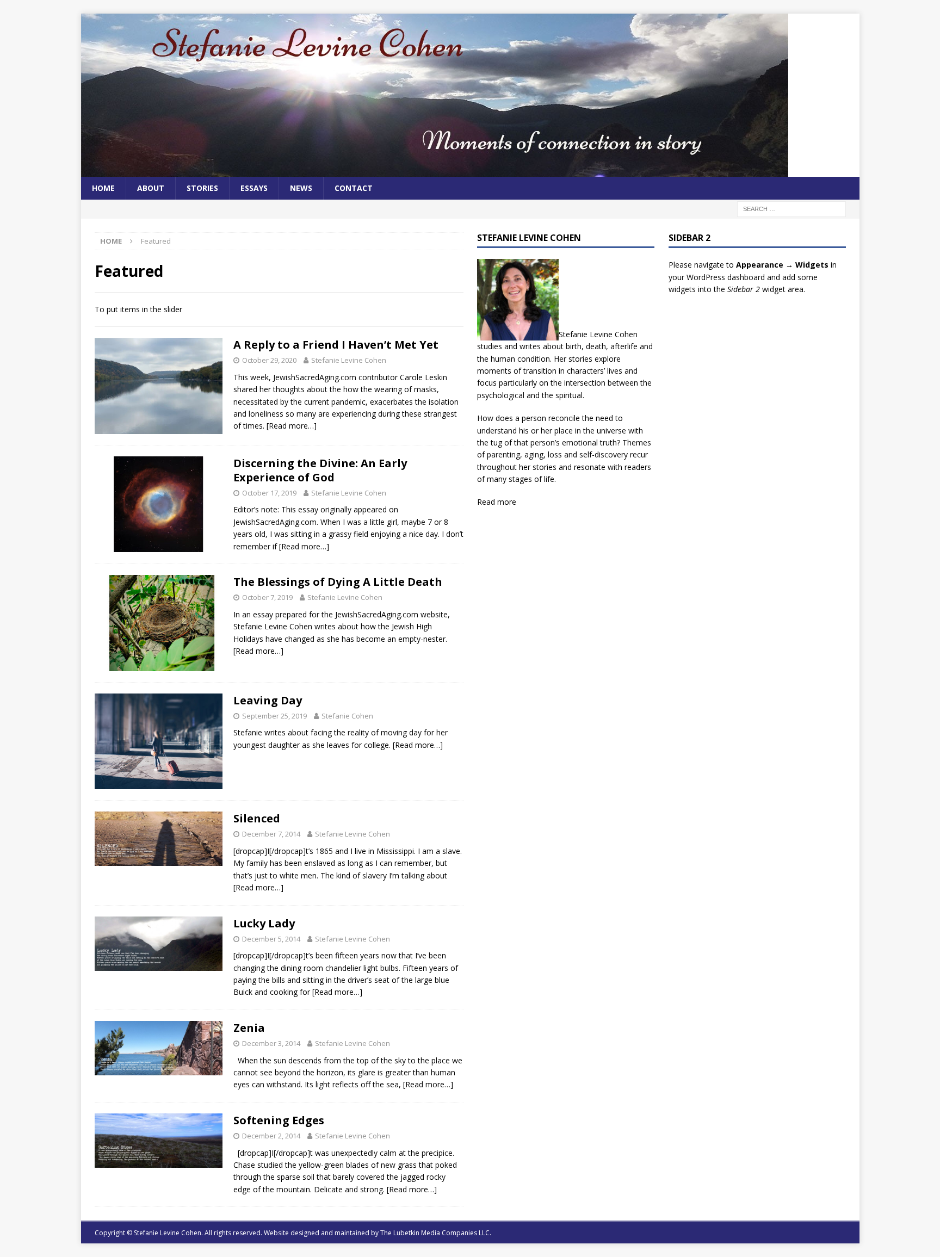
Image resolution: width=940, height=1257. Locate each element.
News (301, 188)
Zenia (249, 1027)
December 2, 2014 (271, 1136)
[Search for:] (791, 208)
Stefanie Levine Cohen (348, 360)
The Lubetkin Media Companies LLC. (435, 1232)
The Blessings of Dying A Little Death (337, 581)
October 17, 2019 (269, 493)
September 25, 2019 (274, 716)
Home (103, 188)
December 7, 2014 (271, 834)
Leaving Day (267, 700)
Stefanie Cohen (347, 716)
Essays (254, 188)
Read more (496, 502)
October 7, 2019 (267, 597)
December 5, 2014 (271, 939)
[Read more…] (292, 425)
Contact (354, 188)
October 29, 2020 (269, 360)
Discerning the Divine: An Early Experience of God (320, 470)
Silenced (256, 818)
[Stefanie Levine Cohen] (434, 170)
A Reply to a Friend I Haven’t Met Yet (335, 344)
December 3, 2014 (271, 1043)
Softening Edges (278, 1120)
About (150, 188)
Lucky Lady (264, 923)
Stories (202, 188)
